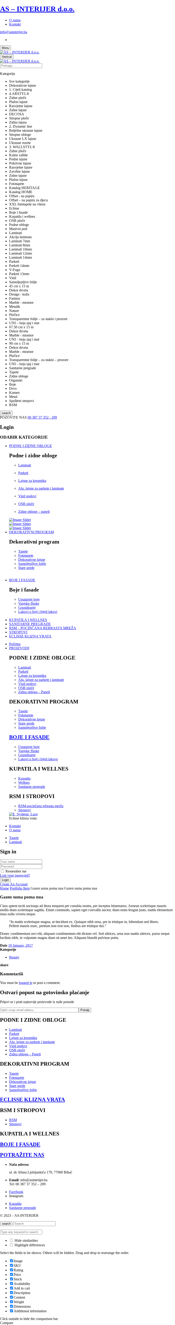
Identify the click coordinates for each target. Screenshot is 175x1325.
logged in (25, 983)
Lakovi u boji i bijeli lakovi (37, 612)
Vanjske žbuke (28, 603)
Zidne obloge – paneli (34, 511)
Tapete (23, 551)
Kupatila (24, 778)
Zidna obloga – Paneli (34, 692)
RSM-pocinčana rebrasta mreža (40, 806)
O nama (15, 20)
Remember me (15, 871)
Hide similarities (26, 1240)
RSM (13, 1120)
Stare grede (26, 568)
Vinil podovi (27, 496)
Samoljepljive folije (32, 564)
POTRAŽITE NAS (22, 1155)
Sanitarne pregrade (31, 787)
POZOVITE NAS (14, 417)
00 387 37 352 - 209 (42, 417)
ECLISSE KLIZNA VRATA (32, 1099)
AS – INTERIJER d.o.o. (37, 9)
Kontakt (15, 24)
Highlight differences (29, 1245)
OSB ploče (26, 504)
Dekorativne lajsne (31, 559)
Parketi (23, 473)
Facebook (16, 1192)
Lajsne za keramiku (32, 481)
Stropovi (24, 810)
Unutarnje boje (29, 599)
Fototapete (25, 555)
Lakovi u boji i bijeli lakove (38, 759)
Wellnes (24, 782)
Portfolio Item (20, 888)
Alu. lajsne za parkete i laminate (41, 488)
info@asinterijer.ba (13, 32)
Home (4, 888)
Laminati (24, 465)
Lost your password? (15, 875)
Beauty (14, 957)
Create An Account (14, 884)
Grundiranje (27, 607)
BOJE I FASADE (29, 737)
